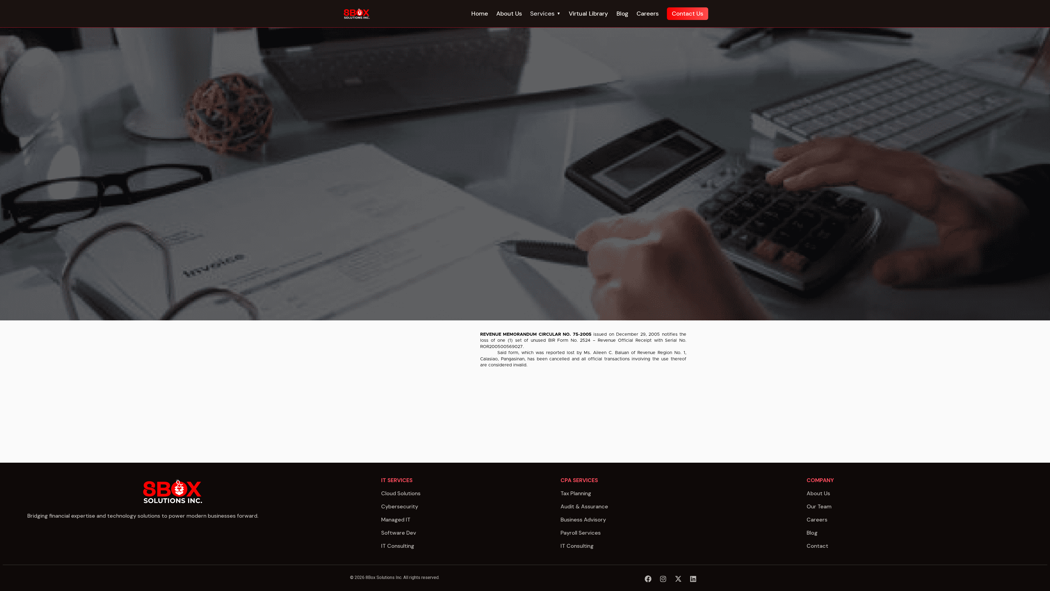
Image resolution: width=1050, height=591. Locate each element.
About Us (509, 14)
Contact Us (687, 14)
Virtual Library (588, 14)
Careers (648, 14)
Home (479, 14)
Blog (622, 14)
